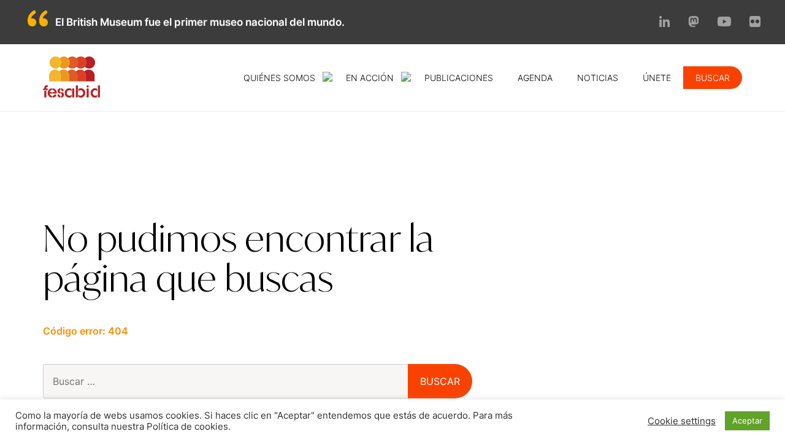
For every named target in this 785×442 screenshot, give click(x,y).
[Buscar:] (247, 381)
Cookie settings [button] (682, 421)
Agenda (535, 77)
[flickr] (754, 23)
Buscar (712, 77)
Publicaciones (458, 77)
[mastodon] (693, 23)
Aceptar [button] (747, 420)
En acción (370, 77)
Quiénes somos (279, 77)
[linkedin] (664, 23)
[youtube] (724, 23)
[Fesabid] (71, 94)
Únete (657, 77)
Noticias (597, 77)
